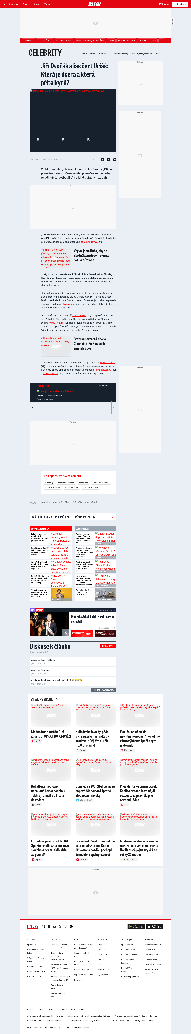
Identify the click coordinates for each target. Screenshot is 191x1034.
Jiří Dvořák (76, 502)
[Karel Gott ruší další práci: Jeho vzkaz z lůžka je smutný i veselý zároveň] (61, 552)
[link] (43, 927)
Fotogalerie (43, 386)
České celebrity (88, 54)
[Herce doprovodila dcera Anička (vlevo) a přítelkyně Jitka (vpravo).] (68, 91)
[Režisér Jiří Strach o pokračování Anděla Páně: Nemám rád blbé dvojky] (61, 580)
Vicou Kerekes (50, 373)
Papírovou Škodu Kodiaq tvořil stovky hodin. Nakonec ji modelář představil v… (84, 566)
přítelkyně (57, 502)
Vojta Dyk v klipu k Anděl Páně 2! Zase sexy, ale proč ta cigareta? (39, 565)
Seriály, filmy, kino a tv (142, 54)
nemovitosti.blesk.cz (105, 599)
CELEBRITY (45, 52)
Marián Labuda (107, 362)
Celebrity (49, 483)
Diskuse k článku (50, 646)
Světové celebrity (120, 54)
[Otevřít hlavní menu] (4, 4)
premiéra (45, 502)
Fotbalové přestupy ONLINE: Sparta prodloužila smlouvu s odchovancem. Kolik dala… (85, 552)
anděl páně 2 (91, 502)
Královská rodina (52, 488)
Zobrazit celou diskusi (104, 689)
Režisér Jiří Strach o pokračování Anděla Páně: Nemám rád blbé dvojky (40, 579)
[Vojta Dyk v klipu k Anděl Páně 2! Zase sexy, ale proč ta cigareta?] (61, 566)
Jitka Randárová (89, 242)
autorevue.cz (102, 571)
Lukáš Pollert (79, 315)
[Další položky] (167, 40)
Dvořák (66, 304)
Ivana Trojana (56, 322)
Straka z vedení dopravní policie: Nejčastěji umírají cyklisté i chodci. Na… (83, 538)
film (67, 502)
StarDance (104, 54)
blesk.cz (100, 543)
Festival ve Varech (66, 483)
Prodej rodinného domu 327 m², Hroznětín (83, 592)
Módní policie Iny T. (101, 483)
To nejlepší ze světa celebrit (62, 476)
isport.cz (100, 557)
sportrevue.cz (102, 585)
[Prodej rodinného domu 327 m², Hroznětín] (106, 594)
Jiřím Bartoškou (102, 370)
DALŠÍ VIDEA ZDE (106, 610)
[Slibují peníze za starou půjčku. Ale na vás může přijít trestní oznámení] (61, 594)
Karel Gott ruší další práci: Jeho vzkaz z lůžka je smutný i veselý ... (40, 551)
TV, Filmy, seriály (90, 488)
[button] (136, 927)
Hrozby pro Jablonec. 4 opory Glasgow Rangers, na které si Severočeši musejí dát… (84, 581)
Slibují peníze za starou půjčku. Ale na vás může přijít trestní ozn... (39, 593)
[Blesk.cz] (94, 4)
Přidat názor (108, 645)
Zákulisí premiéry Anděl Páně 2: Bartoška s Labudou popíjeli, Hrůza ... (40, 537)
